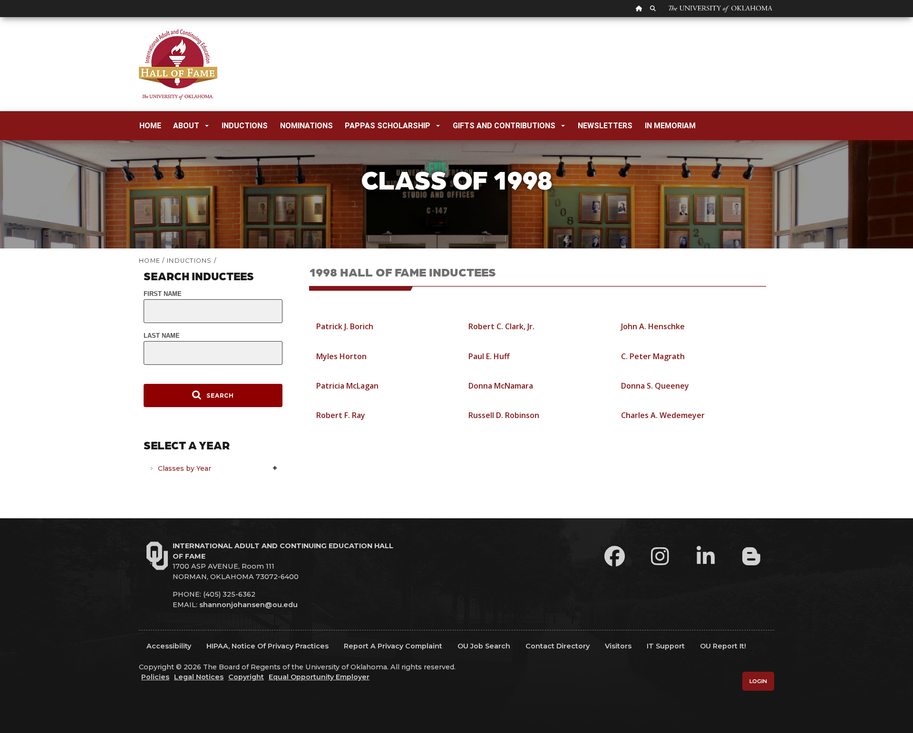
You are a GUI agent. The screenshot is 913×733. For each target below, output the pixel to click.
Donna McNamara (500, 386)
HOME (149, 260)
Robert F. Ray (340, 415)
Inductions (245, 125)
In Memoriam (670, 125)
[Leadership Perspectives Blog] (751, 556)
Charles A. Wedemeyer (663, 415)
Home (150, 125)
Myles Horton (341, 356)
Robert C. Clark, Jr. (501, 326)
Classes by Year (184, 468)
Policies (155, 677)
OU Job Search (483, 646)
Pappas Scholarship (387, 125)
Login (758, 681)
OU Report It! (723, 646)
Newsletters (605, 125)
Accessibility (168, 646)
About (186, 125)
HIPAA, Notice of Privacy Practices (267, 646)
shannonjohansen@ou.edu (248, 604)
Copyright (246, 677)
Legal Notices (198, 677)
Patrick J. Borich (344, 326)
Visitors (618, 646)
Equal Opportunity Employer (319, 677)
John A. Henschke (653, 326)
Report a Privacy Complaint (393, 646)
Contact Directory (557, 646)
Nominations (306, 125)
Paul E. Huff (489, 356)
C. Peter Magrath (653, 356)
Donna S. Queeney (655, 386)
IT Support (666, 646)
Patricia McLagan (347, 386)
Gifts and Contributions (504, 125)
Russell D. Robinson (503, 415)
